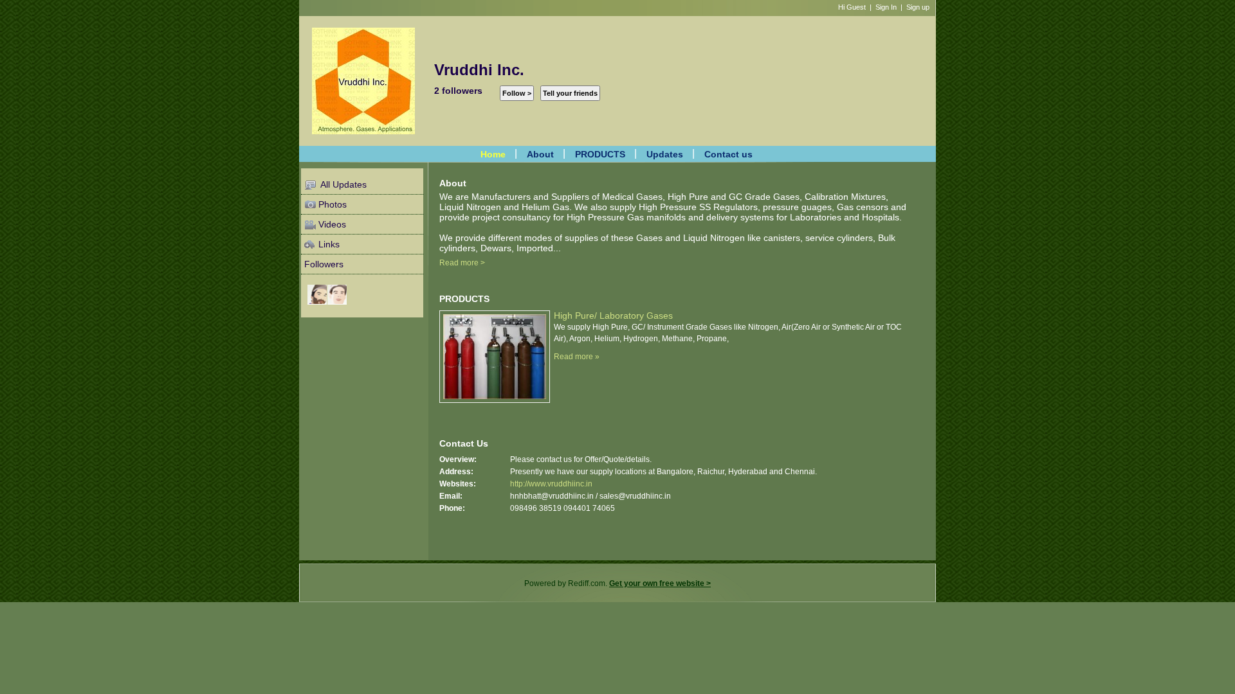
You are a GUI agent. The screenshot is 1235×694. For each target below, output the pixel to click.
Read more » (576, 356)
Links (329, 244)
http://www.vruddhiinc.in (551, 483)
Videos (332, 224)
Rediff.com (586, 583)
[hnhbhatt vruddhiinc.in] (317, 294)
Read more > (462, 262)
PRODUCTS (600, 153)
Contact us (728, 153)
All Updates (342, 184)
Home (493, 153)
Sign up (917, 7)
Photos (332, 204)
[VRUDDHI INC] (337, 294)
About (540, 153)
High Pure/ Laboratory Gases (613, 315)
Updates (664, 153)
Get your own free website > (660, 583)
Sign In (886, 7)
